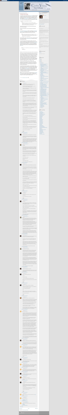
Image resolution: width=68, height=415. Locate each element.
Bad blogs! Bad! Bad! (42, 106)
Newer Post (21, 408)
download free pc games (25, 399)
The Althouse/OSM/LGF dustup (43, 89)
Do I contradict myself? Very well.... (43, 85)
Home (28, 408)
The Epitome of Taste (28, 38)
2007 (40, 60)
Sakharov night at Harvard (42, 100)
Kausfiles (41, 124)
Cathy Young (25, 133)
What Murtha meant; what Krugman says (44, 82)
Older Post (36, 408)
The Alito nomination (42, 105)
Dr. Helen (41, 133)
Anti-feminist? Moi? (42, 77)
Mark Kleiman (41, 130)
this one (22, 45)
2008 (40, 59)
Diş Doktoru (24, 404)
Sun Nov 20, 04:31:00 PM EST (25, 142)
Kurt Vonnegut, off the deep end (43, 79)
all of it (35, 394)
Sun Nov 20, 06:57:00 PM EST (25, 246)
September (41, 107)
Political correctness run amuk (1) (43, 86)
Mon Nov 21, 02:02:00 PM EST (25, 344)
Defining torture (41, 80)
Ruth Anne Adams (25, 216)
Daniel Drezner (41, 125)
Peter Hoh (25, 376)
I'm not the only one (27, 18)
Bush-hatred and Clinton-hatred (43, 91)
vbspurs (25, 163)
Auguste (25, 393)
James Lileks (41, 122)
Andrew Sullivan (41, 112)
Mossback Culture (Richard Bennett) (43, 127)
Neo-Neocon (41, 116)
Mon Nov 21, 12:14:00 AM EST (25, 295)
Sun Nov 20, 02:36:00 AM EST (24, 132)
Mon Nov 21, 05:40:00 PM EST (25, 371)
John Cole (41, 117)
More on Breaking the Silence (43, 84)
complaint (33, 18)
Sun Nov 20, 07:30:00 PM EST (25, 266)
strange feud (31, 15)
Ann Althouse (41, 113)
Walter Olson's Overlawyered (43, 129)
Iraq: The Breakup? (42, 101)
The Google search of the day (43, 103)
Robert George (41, 119)
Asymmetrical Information (42, 114)
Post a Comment (21, 406)
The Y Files (40, 52)
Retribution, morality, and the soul (43, 69)
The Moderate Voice (42, 132)
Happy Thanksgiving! (42, 75)
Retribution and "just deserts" (43, 64)
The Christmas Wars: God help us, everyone (44, 94)
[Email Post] (28, 77)
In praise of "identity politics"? (43, 92)
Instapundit (41, 111)
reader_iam (25, 310)
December (41, 62)
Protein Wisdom (41, 121)
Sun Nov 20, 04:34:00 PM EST (25, 162)
